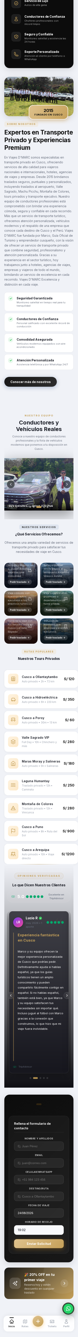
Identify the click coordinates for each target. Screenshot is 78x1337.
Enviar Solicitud (39, 1244)
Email (39, 1155)
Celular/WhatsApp (39, 1171)
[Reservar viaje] (38, 1321)
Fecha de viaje (38, 1205)
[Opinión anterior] (10, 995)
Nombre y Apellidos (39, 1138)
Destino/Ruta (39, 1188)
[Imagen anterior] (11, 484)
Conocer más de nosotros (30, 382)
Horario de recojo (39, 1221)
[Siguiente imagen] (67, 484)
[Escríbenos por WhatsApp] (68, 1308)
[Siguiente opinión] (67, 995)
